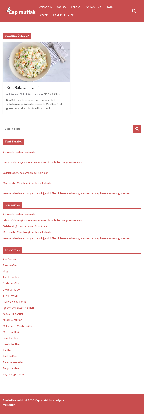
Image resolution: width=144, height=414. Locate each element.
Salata (75, 6)
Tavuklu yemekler (13, 362)
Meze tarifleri (11, 332)
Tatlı (110, 6)
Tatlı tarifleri (10, 356)
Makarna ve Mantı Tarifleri (18, 326)
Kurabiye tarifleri (12, 320)
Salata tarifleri (11, 344)
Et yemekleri (10, 295)
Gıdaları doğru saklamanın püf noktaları (25, 173)
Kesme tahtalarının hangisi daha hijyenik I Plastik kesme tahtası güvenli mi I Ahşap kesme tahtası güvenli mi (66, 193)
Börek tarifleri (11, 277)
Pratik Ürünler (63, 15)
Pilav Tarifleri (10, 338)
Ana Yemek (9, 259)
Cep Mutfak (34, 94)
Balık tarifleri (10, 265)
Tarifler (7, 350)
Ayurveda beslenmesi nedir (19, 152)
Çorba (61, 6)
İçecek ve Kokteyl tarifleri (18, 308)
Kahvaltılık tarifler (13, 314)
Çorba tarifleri (11, 283)
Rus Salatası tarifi (23, 87)
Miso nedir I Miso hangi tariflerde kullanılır (27, 183)
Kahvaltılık (93, 6)
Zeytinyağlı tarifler (14, 374)
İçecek (43, 15)
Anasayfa (45, 6)
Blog (5, 271)
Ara (137, 129)
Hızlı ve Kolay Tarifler (15, 302)
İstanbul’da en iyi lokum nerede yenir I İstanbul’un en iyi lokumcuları (42, 162)
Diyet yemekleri (12, 289)
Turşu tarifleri (11, 368)
